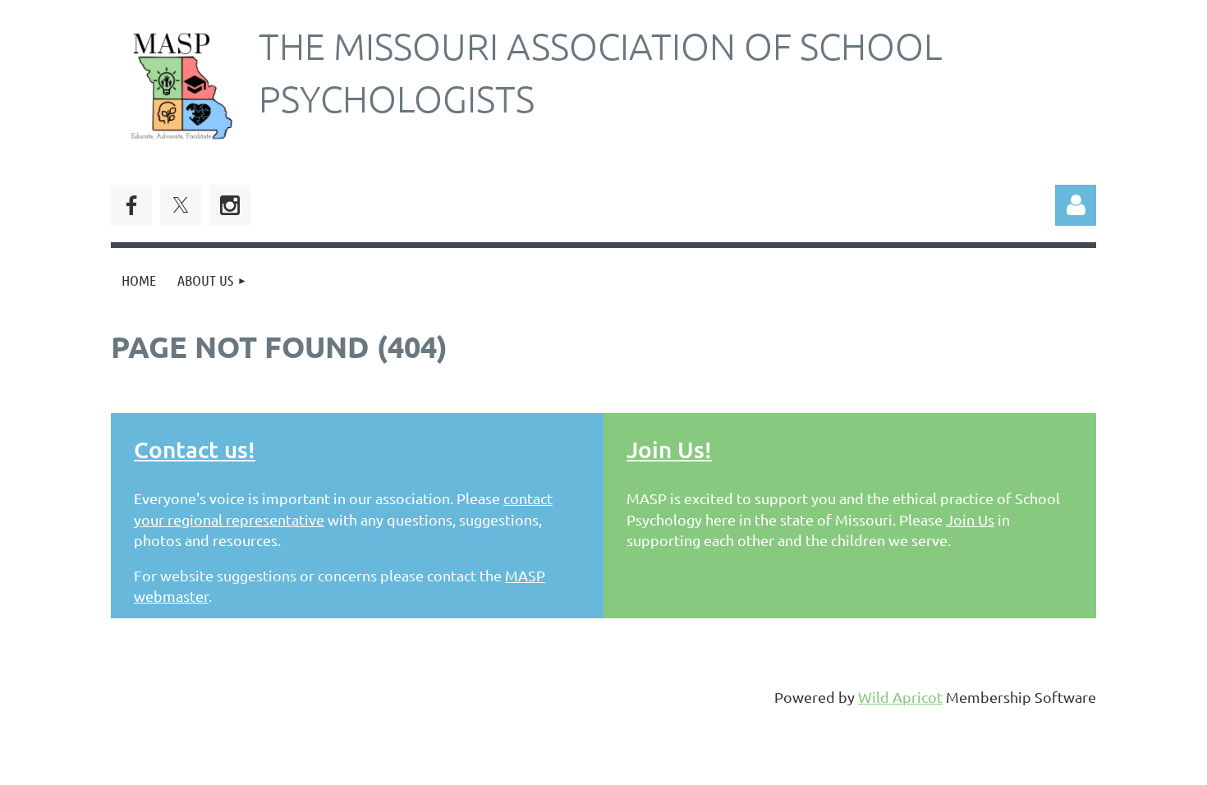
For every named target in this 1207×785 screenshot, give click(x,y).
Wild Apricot (900, 696)
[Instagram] (229, 205)
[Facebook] (131, 205)
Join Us (970, 519)
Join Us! (669, 449)
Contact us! (194, 449)
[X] (180, 205)
